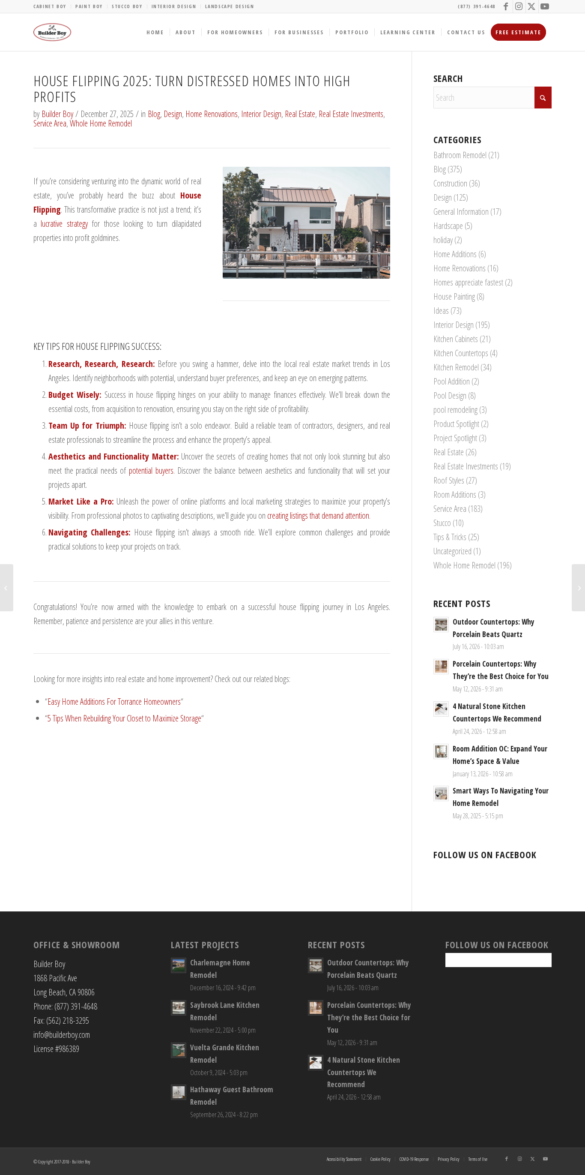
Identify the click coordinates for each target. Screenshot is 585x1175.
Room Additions (454, 494)
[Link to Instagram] (519, 6)
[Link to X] (532, 6)
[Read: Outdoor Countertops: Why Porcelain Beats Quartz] (441, 624)
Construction (450, 183)
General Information (461, 211)
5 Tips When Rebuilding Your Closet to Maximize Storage (124, 718)
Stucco (442, 523)
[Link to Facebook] (506, 6)
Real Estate (300, 114)
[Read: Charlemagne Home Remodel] (178, 965)
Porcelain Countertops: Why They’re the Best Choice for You (369, 1017)
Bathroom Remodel (460, 155)
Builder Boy (57, 114)
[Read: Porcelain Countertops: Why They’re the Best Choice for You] (441, 666)
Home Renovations (211, 114)
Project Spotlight (455, 438)
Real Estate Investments (351, 114)
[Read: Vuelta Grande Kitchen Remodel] (178, 1050)
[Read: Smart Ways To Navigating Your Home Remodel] (441, 793)
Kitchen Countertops (460, 353)
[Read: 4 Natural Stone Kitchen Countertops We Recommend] (441, 709)
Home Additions (455, 254)
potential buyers (151, 470)
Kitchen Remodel (456, 367)
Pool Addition (451, 381)
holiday (443, 240)
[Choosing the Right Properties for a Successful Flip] (6, 587)
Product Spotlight (456, 424)
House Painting (454, 296)
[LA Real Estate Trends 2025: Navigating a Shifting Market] (578, 587)
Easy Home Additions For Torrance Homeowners (114, 701)
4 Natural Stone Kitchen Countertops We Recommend (363, 1072)
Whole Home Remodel (101, 123)
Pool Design (449, 395)
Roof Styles (448, 480)
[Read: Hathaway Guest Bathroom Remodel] (178, 1092)
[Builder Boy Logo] (52, 32)
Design (173, 114)
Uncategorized (452, 551)
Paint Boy (89, 6)
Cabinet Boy (49, 6)
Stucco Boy (127, 6)
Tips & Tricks (449, 537)
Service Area (49, 123)
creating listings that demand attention (318, 515)
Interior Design (174, 6)
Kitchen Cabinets (455, 339)
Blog (154, 114)
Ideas (441, 310)
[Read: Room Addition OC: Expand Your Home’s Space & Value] (441, 751)
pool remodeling (455, 409)
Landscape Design (229, 6)
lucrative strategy (64, 223)
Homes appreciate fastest (468, 282)
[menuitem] (52, 6)
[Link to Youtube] (545, 6)
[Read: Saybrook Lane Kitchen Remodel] (178, 1008)
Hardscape (448, 225)
